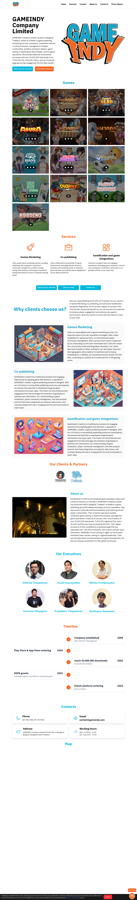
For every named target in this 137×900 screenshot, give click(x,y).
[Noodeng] (30, 217)
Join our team (68, 287)
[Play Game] (132, 896)
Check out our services (23, 69)
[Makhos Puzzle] (106, 131)
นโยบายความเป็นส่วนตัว (72, 898)
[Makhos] (68, 131)
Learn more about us (44, 69)
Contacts (104, 4)
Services (72, 4)
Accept (108, 897)
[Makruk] (68, 102)
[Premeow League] (106, 160)
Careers (83, 4)
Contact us (90, 287)
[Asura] (30, 131)
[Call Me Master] (68, 160)
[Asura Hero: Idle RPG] (106, 102)
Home (63, 4)
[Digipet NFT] (68, 188)
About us (93, 4)
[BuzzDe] (30, 160)
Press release (117, 4)
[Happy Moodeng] (30, 102)
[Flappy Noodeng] (106, 188)
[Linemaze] (30, 188)
